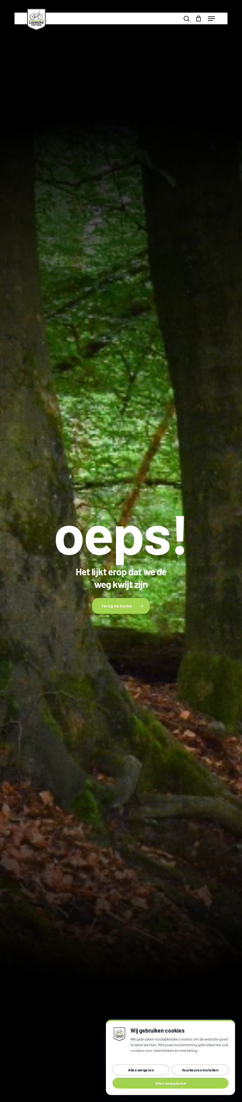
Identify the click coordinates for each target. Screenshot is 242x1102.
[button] (211, 18)
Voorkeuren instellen (200, 1070)
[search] (187, 18)
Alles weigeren (141, 1070)
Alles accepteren (170, 1083)
